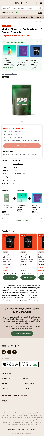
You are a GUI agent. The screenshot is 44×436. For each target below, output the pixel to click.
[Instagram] (14, 352)
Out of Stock (22, 146)
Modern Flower (18, 164)
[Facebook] (9, 352)
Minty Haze (8, 257)
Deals (3, 17)
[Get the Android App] (30, 364)
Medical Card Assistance (22, 333)
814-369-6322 (12, 135)
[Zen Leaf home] (22, 2)
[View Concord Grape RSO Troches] (37, 198)
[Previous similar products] (34, 42)
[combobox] (20, 8)
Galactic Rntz (26, 257)
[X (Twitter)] (4, 352)
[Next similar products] (39, 42)
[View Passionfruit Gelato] (22, 198)
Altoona (9, 21)
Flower (9, 17)
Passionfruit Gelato (21, 206)
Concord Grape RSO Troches (36, 207)
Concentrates (22, 17)
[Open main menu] (3, 3)
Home (3, 21)
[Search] (40, 8)
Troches (31, 17)
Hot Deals (6, 378)
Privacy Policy (20, 430)
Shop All (26, 388)
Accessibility (11, 430)
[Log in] (37, 3)
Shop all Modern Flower (9, 74)
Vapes (15, 17)
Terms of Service (32, 430)
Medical (40, 12)
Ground (15, 170)
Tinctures (38, 17)
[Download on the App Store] (11, 364)
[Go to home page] (22, 345)
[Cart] (40, 3)
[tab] (22, 121)
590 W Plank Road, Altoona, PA (18, 132)
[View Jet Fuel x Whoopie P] (7, 198)
